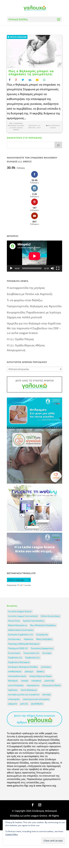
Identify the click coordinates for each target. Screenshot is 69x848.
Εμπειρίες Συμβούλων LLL (20, 634)
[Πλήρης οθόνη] (57, 268)
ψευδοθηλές (37, 703)
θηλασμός (13, 680)
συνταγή (47, 694)
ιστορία (24, 680)
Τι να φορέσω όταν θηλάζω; (25, 300)
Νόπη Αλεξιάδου (44, 639)
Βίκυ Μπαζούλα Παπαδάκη (43, 625)
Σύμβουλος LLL (32, 657)
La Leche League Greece (19, 611)
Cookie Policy (11, 834)
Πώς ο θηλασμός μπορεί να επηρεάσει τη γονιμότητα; (31, 72)
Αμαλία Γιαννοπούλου (33, 620)
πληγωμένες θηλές (51, 685)
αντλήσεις (46, 666)
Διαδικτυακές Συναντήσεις (20, 630)
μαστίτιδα (49, 680)
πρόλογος (12, 690)
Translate (27, 585)
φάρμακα (12, 703)
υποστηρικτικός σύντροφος (36, 699)
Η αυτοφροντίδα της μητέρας (26, 288)
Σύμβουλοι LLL (15, 657)
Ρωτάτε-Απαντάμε (18, 37)
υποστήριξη (14, 699)
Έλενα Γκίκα (14, 620)
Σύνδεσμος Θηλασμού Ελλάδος (23, 666)
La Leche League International (23, 616)
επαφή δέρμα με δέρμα (40, 676)
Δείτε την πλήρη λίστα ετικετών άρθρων (34, 719)
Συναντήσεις (14, 653)
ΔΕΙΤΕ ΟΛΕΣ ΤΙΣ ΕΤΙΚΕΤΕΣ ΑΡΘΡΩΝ (34, 380)
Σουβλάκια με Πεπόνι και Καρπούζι (30, 294)
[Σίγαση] (52, 268)
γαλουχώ (29, 671)
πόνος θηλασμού (29, 690)
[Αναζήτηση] (58, 145)
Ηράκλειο (28, 639)
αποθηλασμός (14, 671)
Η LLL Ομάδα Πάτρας (20, 339)
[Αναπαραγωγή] (11, 268)
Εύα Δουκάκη (14, 639)
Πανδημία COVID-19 (17, 648)
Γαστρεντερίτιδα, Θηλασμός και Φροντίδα (34, 306)
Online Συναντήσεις (50, 616)
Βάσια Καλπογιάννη (17, 625)
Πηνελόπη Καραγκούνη (42, 648)
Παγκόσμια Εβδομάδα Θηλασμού (23, 643)
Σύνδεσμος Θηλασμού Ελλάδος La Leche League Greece (16, 126)
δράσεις (40, 671)
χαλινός (24, 703)
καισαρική (36, 680)
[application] (34, 256)
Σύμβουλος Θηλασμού (18, 662)
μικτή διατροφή (15, 685)
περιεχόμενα (33, 685)
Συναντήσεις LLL (31, 653)
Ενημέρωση (42, 634)
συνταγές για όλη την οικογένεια (23, 694)
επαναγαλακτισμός (17, 676)
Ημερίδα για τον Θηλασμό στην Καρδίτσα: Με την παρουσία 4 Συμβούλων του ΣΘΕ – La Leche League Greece (34, 328)
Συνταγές (47, 653)
